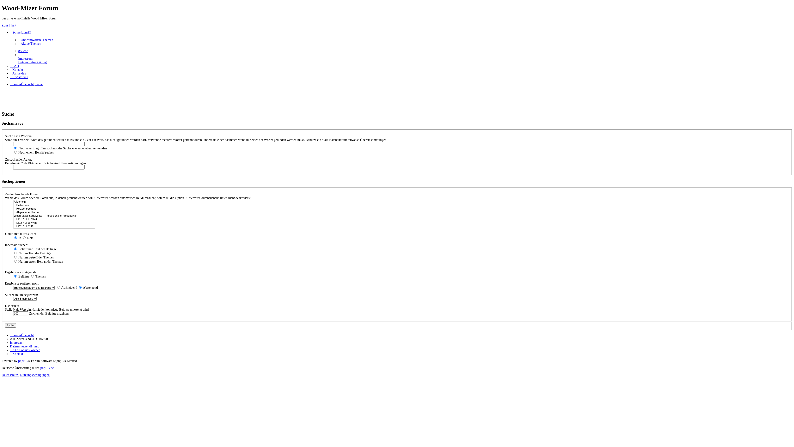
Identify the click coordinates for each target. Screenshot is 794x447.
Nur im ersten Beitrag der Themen (40, 261)
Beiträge (23, 276)
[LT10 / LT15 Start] (54, 219)
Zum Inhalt (9, 25)
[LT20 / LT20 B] (54, 226)
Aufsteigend (69, 287)
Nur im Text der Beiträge (34, 253)
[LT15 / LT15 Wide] (54, 223)
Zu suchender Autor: (18, 159)
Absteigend (90, 287)
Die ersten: (12, 306)
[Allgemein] (54, 202)
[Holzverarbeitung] (54, 209)
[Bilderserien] (54, 205)
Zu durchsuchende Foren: (21, 194)
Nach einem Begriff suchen (36, 152)
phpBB (23, 361)
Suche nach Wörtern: (18, 136)
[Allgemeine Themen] (54, 212)
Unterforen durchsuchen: (21, 234)
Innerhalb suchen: (16, 245)
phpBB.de (47, 368)
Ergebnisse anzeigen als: (21, 272)
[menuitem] (35, 40)
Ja (19, 238)
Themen (40, 276)
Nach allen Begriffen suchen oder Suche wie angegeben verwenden (62, 148)
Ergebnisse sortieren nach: (22, 283)
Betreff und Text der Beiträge (37, 249)
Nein (29, 238)
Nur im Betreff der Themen (36, 257)
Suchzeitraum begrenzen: (21, 295)
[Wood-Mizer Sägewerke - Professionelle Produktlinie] (54, 216)
